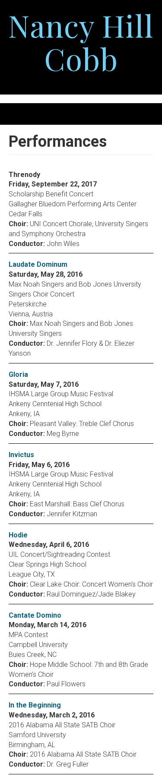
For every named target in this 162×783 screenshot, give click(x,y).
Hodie (18, 535)
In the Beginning (35, 705)
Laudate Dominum (38, 264)
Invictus (21, 455)
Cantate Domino (35, 615)
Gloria (18, 374)
